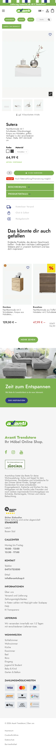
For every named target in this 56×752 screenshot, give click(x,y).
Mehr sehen (28, 339)
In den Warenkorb (35, 173)
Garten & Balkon (13, 672)
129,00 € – (10, 322)
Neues (21, 20)
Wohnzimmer (11, 643)
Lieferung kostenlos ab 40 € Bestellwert (28, 4)
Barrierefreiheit (11, 744)
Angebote (10, 20)
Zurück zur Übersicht (11, 26)
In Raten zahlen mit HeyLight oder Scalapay (26, 602)
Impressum (9, 731)
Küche (8, 647)
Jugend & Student (13, 665)
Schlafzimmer (11, 640)
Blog (31, 20)
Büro (7, 658)
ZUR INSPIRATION (16, 400)
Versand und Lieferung (16, 595)
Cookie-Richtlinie (11, 735)
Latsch (8, 527)
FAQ (7, 606)
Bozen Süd (10, 531)
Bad (6, 654)
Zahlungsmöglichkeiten (16, 599)
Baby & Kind (11, 668)
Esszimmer (10, 650)
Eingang (9, 661)
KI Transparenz (12, 609)
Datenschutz (9, 740)
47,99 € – (39, 322)
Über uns (9, 592)
